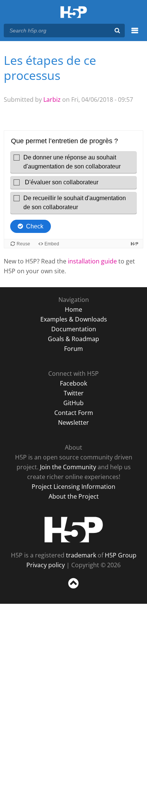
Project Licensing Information (73, 486)
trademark (81, 555)
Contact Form (73, 413)
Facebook (73, 383)
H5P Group (120, 555)
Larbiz (52, 99)
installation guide (92, 261)
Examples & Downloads (73, 319)
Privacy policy (45, 565)
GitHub (73, 403)
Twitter (74, 393)
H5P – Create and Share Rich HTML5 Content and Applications (73, 12)
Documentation (73, 329)
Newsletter (73, 422)
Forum (73, 348)
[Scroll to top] (73, 588)
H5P (73, 529)
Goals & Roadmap (73, 339)
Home (73, 309)
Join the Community (68, 467)
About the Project (74, 496)
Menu (134, 34)
